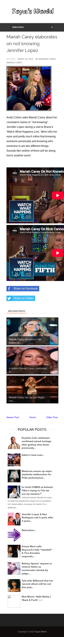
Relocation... (29, 530)
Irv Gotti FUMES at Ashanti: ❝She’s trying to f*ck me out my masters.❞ (37, 490)
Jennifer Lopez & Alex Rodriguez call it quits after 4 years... (37, 517)
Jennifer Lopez (47, 59)
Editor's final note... (33, 455)
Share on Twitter (23, 298)
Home (32, 417)
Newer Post (12, 417)
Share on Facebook (26, 288)
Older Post (52, 417)
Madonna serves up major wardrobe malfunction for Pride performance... (37, 474)
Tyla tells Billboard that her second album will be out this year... (37, 584)
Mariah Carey (14, 62)
